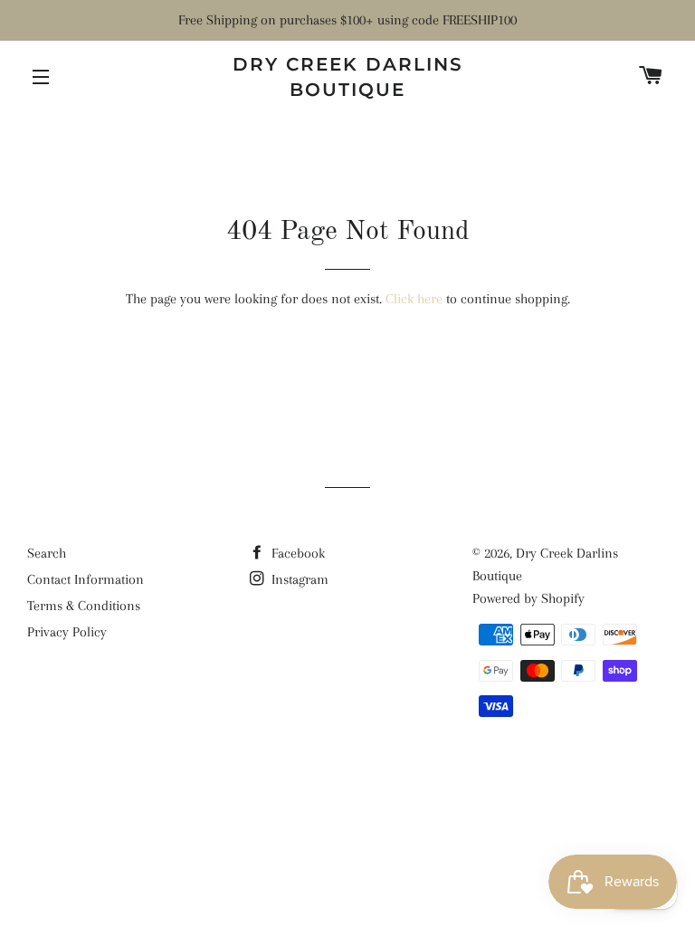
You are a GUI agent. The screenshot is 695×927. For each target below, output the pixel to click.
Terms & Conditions (83, 605)
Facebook (296, 553)
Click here (414, 299)
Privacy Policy (67, 632)
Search (46, 553)
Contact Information (85, 579)
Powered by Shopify (528, 598)
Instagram (298, 579)
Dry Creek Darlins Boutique (348, 76)
